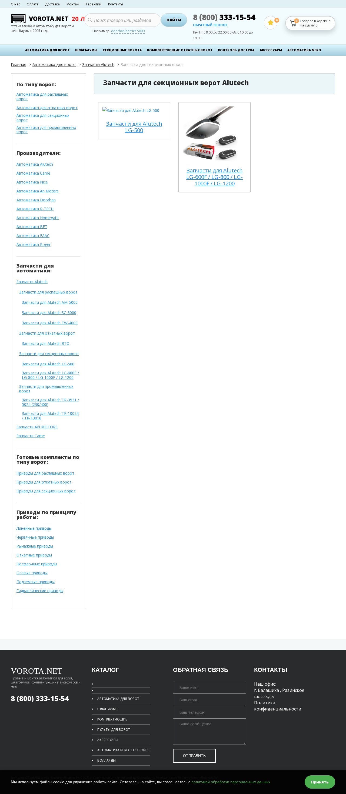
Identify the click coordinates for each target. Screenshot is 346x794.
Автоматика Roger (33, 244)
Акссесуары (107, 740)
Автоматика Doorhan (36, 200)
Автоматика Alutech (34, 164)
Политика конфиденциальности (277, 706)
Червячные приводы (35, 537)
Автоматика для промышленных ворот (46, 130)
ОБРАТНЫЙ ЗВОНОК (210, 25)
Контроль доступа (236, 50)
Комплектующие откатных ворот (179, 50)
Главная (18, 64)
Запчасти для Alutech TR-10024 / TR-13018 (50, 416)
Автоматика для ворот (47, 50)
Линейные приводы (34, 528)
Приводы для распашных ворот (45, 473)
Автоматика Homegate (37, 218)
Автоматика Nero (304, 50)
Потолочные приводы (36, 564)
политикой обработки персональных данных (230, 782)
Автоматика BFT (31, 227)
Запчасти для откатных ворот (47, 333)
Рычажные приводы (34, 546)
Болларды (106, 760)
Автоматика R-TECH (35, 209)
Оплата (32, 4)
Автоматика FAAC (32, 235)
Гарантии (93, 4)
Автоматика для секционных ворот (42, 117)
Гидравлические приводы (39, 591)
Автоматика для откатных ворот (47, 108)
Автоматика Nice (32, 182)
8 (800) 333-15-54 (40, 698)
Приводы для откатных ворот (44, 482)
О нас (15, 4)
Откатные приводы (34, 555)
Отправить (194, 755)
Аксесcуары (271, 50)
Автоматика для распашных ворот (42, 96)
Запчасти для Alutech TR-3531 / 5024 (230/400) (50, 402)
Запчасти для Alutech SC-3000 (49, 313)
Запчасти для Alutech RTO (45, 343)
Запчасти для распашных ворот (48, 292)
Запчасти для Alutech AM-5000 (50, 302)
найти (174, 19)
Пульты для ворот (113, 729)
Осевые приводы (32, 573)
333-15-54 (224, 17)
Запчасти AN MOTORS (37, 427)
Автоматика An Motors (37, 191)
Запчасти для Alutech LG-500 (48, 364)
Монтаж (72, 4)
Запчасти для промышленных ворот (46, 388)
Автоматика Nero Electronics (123, 750)
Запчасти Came (30, 436)
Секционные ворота (122, 50)
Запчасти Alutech (98, 64)
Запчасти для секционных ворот (49, 354)
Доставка (52, 4)
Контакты (115, 4)
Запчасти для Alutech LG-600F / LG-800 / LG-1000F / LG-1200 (50, 375)
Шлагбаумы (86, 50)
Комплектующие (112, 719)
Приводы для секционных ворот (46, 491)
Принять (320, 782)
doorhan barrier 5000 (128, 31)
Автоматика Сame (33, 173)
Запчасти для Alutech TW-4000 (50, 323)
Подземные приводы (35, 582)
